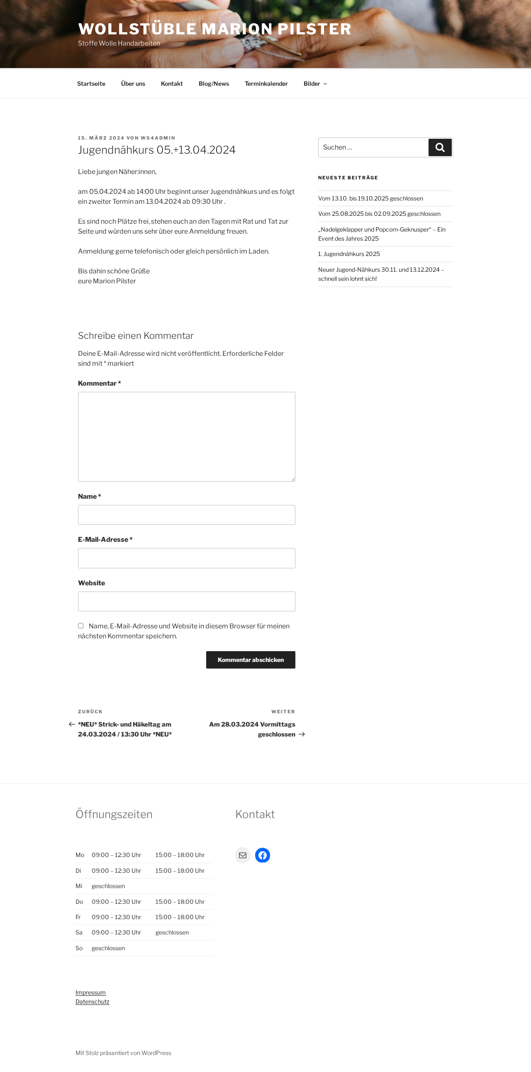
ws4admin (158, 138)
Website (91, 583)
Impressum (91, 992)
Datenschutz (93, 1001)
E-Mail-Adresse (105, 539)
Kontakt (172, 83)
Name (89, 496)
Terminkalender (266, 83)
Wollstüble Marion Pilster (215, 29)
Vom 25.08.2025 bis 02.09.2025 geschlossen (379, 213)
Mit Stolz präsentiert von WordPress (123, 1052)
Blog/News (214, 83)
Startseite (91, 83)
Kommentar (99, 383)
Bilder (312, 83)
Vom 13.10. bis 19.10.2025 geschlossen (370, 198)
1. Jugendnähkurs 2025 (349, 253)
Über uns (133, 83)
